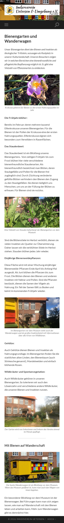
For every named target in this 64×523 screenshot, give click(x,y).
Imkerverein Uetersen (30, 519)
